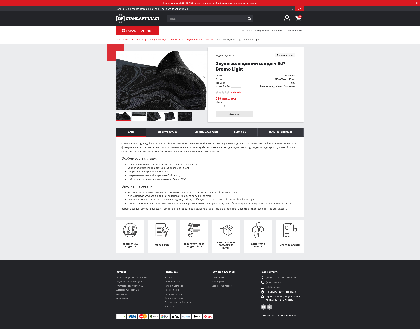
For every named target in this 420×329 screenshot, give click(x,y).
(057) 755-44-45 (273, 282)
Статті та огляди (172, 281)
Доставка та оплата (206, 132)
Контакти (169, 306)
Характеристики (168, 132)
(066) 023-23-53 (273, 277)
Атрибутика (122, 298)
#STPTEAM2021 (219, 277)
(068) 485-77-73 (289, 277)
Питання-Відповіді (174, 285)
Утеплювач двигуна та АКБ (129, 285)
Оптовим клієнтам (174, 298)
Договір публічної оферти (178, 302)
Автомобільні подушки (127, 289)
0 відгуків (236, 92)
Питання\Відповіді (280, 132)
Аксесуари (121, 293)
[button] (298, 18)
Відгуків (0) (240, 132)
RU (291, 8)
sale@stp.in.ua (273, 287)
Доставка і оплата (173, 293)
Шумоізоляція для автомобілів (131, 277)
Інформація (261, 30)
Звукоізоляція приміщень (129, 281)
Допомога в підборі (222, 285)
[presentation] (119, 78)
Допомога (277, 30)
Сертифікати (218, 281)
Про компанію (294, 30)
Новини (168, 277)
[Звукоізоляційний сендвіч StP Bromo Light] (162, 80)
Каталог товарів (139, 30)
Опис (131, 132)
